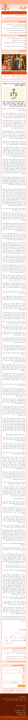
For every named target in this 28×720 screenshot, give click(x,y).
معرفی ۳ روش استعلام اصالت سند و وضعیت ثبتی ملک (15, 47)
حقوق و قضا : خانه (8, 690)
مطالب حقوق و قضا (21, 714)
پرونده (23, 76)
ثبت (9, 76)
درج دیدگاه (21, 686)
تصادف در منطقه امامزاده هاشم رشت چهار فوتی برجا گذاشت (15, 43)
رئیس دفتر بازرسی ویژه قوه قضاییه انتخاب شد (16, 38)
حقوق (13, 76)
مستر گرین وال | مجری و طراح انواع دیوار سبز (15, 17)
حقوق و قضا (23, 8)
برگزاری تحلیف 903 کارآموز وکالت (19, 40)
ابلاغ (3, 172)
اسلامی (19, 76)
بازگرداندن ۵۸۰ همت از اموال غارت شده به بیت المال (14, 28)
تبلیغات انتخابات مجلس (20, 15)
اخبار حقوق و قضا (20, 690)
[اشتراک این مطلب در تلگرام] (12, 643)
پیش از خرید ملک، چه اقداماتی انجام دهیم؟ (16, 656)
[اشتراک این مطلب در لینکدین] (6, 643)
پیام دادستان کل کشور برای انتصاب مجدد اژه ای (16, 30)
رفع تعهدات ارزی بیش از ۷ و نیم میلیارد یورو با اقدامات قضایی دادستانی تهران (16, 25)
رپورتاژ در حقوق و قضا (21, 712)
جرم (5, 76)
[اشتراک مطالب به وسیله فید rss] (3, 643)
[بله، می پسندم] (13, 640)
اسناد (13, 78)
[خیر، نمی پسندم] (6, 640)
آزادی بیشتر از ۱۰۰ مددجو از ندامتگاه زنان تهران (15, 658)
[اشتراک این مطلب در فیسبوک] (10, 643)
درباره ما (24, 708)
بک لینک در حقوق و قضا (20, 710)
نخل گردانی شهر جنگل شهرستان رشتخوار (17, 32)
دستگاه (23, 78)
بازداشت (13, 116)
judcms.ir (21, 629)
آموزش (18, 78)
